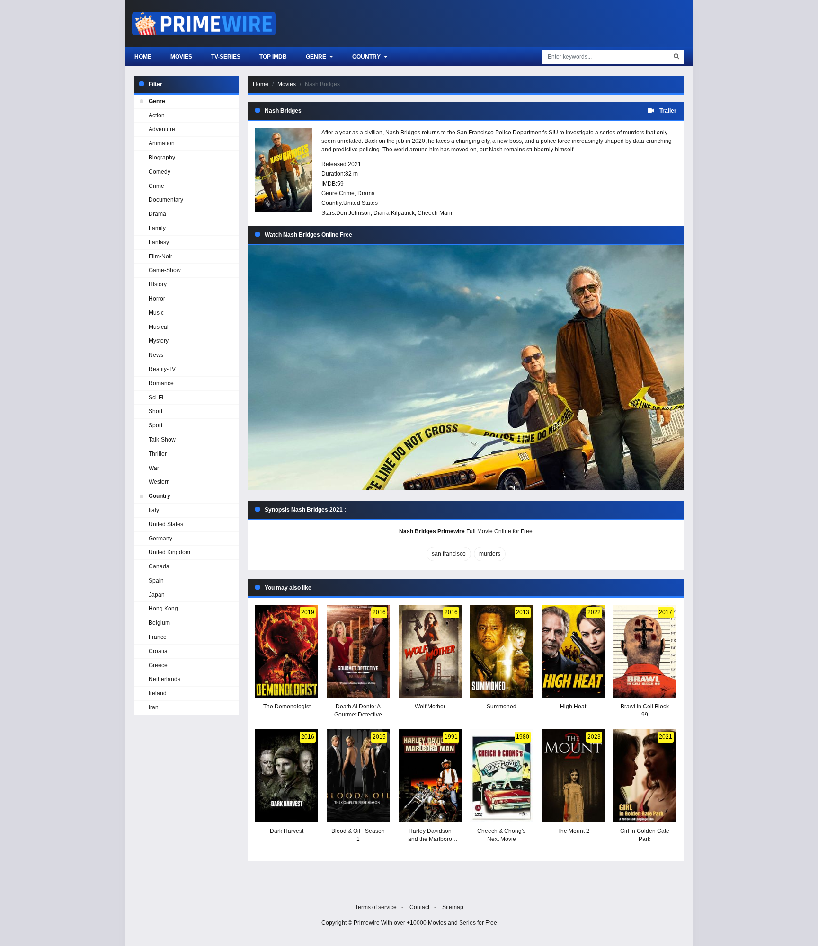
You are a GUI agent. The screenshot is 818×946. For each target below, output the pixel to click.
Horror (157, 298)
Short (155, 411)
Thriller (158, 454)
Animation (162, 143)
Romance (161, 383)
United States (360, 203)
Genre (317, 56)
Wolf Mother (430, 706)
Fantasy (159, 242)
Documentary (166, 199)
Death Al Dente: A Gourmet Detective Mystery (358, 714)
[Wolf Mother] (430, 651)
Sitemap (452, 907)
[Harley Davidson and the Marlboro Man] (430, 775)
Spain (156, 580)
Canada (159, 566)
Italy (154, 510)
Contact (419, 907)
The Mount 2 (573, 831)
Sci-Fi (156, 397)
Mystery (159, 340)
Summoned (501, 706)
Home (142, 56)
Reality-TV (162, 369)
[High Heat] (573, 651)
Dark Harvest (286, 831)
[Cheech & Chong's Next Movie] (501, 775)
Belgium (159, 622)
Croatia (158, 651)
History (158, 284)
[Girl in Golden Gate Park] (644, 775)
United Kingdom (169, 552)
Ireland (158, 693)
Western (159, 481)
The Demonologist (287, 706)
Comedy (159, 171)
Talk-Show (162, 439)
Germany (160, 538)
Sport (155, 425)
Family (157, 228)
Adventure (162, 129)
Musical (159, 327)
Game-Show (165, 270)
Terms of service (376, 907)
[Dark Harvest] (286, 775)
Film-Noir (160, 256)
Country (367, 56)
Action (157, 115)
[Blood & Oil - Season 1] (358, 775)
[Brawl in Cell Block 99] (644, 651)
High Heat (573, 706)
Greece (158, 665)
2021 (354, 164)
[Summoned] (501, 651)
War (154, 468)
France (158, 637)
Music (156, 312)
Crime (347, 193)
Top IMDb (273, 56)
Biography (162, 157)
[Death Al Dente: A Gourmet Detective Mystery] (358, 651)
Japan (157, 595)
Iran (154, 707)
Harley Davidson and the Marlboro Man (430, 839)
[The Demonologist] (286, 651)
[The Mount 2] (573, 775)
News (156, 355)
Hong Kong (163, 608)
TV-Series (225, 56)
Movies (181, 56)
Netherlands (164, 679)
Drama (366, 193)
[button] (466, 367)
